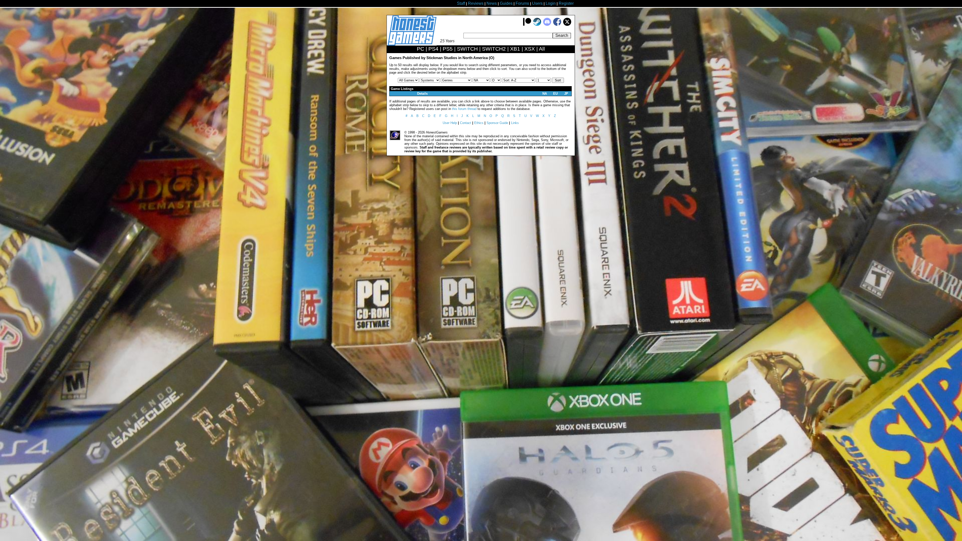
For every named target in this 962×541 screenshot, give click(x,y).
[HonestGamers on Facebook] (557, 25)
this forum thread (464, 109)
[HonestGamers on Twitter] (567, 25)
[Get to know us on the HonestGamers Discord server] (547, 25)
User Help (450, 123)
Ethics (479, 123)
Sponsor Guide (497, 123)
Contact (465, 123)
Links (515, 123)
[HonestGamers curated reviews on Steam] (537, 25)
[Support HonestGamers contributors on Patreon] (527, 25)
